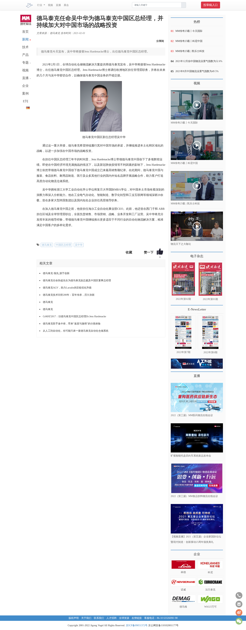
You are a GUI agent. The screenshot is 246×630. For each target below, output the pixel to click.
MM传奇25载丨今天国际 (188, 31)
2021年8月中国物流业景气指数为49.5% (197, 71)
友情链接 (137, 618)
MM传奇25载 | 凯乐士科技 (189, 51)
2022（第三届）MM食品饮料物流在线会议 (194, 496)
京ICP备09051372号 (136, 625)
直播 (58, 5)
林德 (183, 572)
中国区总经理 (63, 245)
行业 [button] (40, 5)
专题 (25, 62)
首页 (25, 31)
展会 (66, 5)
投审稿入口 (210, 4)
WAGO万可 (210, 606)
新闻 (25, 39)
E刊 (25, 101)
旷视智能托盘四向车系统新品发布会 (191, 455)
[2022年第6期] (210, 332)
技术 (25, 47)
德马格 (183, 606)
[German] (25, 107)
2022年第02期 (183, 299)
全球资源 (124, 618)
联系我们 (99, 618)
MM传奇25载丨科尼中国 (188, 41)
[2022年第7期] (183, 332)
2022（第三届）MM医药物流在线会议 (192, 415)
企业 (25, 86)
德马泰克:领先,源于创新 (56, 273)
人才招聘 (111, 618)
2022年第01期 (210, 299)
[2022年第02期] (183, 279)
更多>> (174, 254)
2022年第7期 (183, 352)
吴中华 (78, 245)
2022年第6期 (210, 352)
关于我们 (86, 618)
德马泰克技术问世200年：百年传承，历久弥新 (69, 295)
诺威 (183, 589)
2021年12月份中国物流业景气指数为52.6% (198, 61)
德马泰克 (47, 245)
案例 (25, 93)
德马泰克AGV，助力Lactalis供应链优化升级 (67, 287)
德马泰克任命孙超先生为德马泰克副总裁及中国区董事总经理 (77, 280)
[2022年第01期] (210, 279)
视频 (50, 5)
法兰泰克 (210, 589)
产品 (25, 55)
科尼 (210, 572)
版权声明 (74, 618)
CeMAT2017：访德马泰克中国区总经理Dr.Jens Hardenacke (74, 316)
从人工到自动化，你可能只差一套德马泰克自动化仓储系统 (75, 330)
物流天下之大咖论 (181, 244)
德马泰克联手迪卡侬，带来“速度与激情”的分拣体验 (71, 323)
